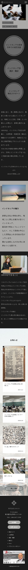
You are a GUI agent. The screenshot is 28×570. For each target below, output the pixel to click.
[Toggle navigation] (26, 2)
